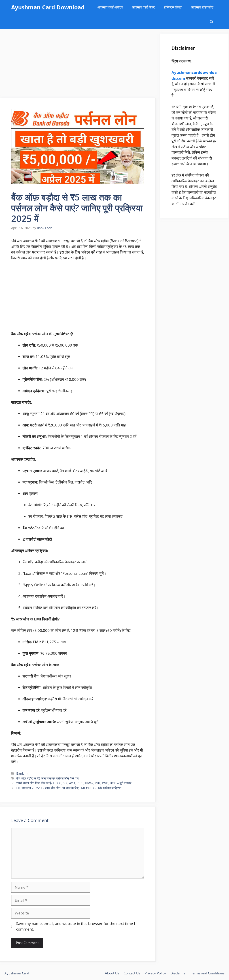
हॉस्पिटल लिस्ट (173, 7)
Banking (22, 773)
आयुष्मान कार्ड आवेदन (110, 7)
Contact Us (132, 973)
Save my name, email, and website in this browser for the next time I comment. (75, 926)
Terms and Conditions (208, 973)
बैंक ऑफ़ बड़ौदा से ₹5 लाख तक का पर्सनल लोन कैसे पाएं (47, 778)
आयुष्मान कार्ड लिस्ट (143, 7)
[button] (212, 22)
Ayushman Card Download (48, 7)
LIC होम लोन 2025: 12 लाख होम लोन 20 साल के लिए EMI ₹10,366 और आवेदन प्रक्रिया (68, 788)
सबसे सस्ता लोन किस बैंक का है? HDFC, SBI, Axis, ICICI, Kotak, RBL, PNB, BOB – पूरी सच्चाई (73, 783)
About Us (112, 973)
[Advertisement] (78, 65)
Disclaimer (178, 973)
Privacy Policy (155, 973)
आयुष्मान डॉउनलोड (202, 7)
